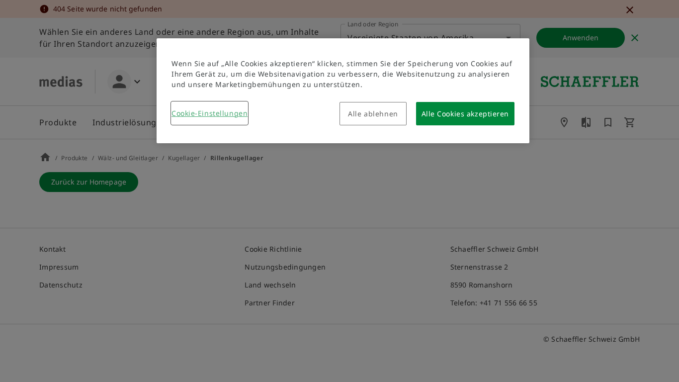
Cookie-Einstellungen (209, 113)
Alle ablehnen (373, 113)
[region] (343, 90)
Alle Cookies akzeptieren (465, 113)
